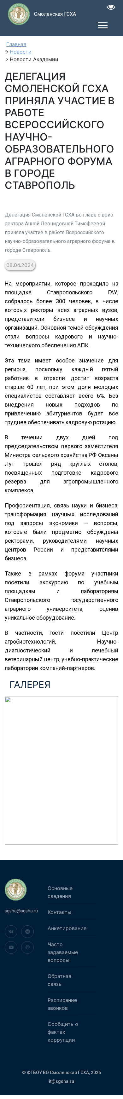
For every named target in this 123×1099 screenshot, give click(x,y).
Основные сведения (60, 892)
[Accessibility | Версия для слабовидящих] (111, 8)
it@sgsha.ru (61, 1081)
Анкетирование (67, 928)
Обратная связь (59, 980)
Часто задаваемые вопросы (63, 952)
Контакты (59, 912)
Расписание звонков (62, 1004)
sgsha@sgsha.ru (21, 910)
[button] (102, 24)
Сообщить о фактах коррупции (63, 1032)
